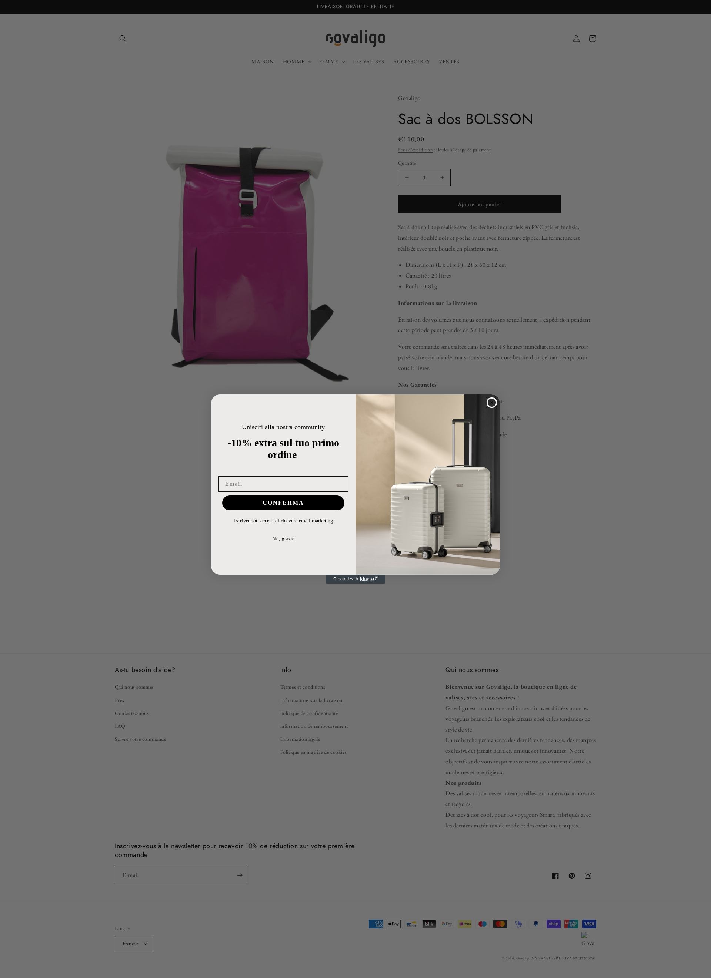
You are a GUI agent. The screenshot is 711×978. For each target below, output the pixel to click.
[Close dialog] (491, 402)
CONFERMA (283, 503)
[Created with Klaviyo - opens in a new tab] (355, 579)
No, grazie (283, 538)
